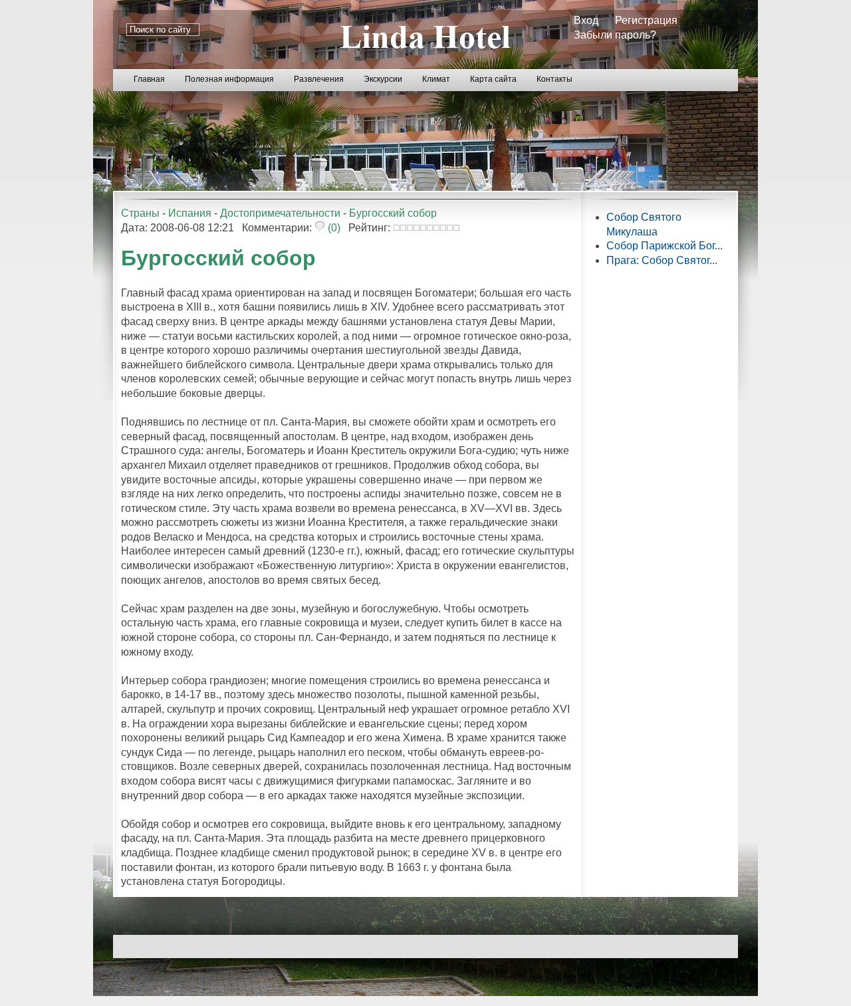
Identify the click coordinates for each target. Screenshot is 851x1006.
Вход (586, 20)
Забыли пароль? (615, 35)
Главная (149, 79)
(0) (332, 227)
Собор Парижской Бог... (664, 245)
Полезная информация (229, 79)
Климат (436, 79)
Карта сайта (493, 79)
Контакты (554, 79)
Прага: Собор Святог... (661, 260)
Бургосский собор (393, 213)
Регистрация (646, 20)
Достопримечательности (280, 213)
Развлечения (319, 79)
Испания (189, 213)
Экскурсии (383, 79)
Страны (140, 213)
